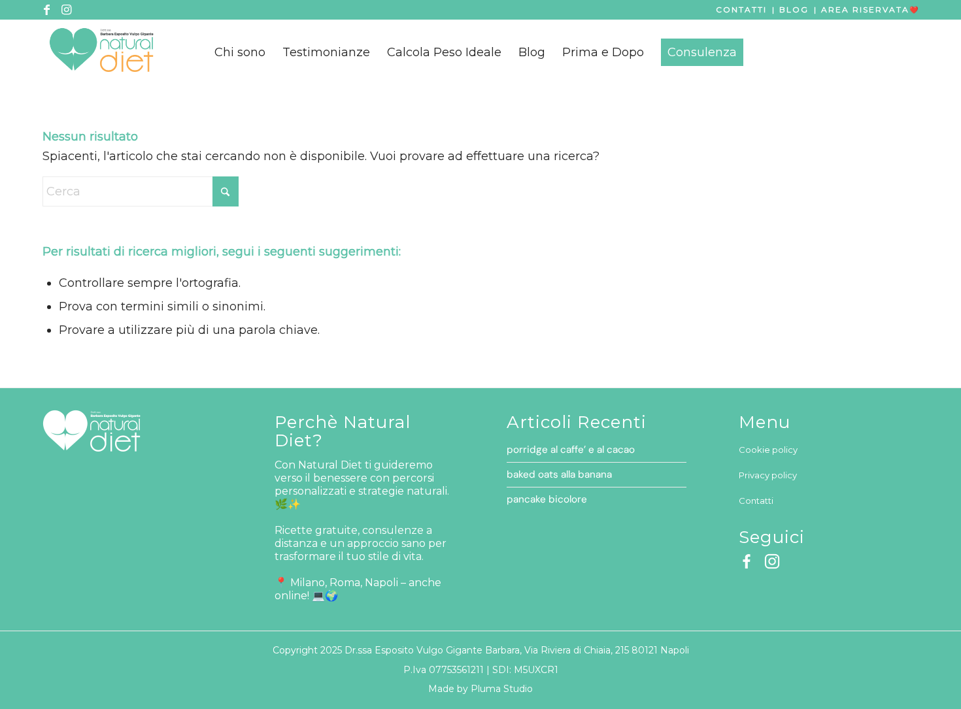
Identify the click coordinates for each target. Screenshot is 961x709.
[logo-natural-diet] (101, 52)
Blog (794, 9)
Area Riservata (865, 9)
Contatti (741, 9)
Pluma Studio (502, 689)
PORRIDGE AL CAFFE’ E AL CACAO (571, 449)
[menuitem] (240, 52)
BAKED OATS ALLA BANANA (559, 474)
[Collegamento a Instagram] (66, 10)
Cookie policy (768, 449)
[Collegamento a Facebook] (46, 10)
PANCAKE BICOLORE (547, 499)
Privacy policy (768, 475)
